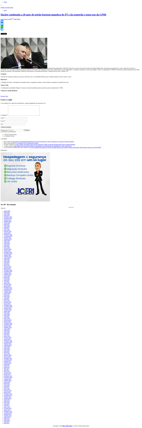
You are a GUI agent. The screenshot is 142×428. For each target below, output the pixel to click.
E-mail (3, 121)
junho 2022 (7, 278)
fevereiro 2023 (8, 267)
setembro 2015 (8, 398)
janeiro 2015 (7, 410)
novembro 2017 (8, 359)
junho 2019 (7, 331)
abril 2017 (6, 370)
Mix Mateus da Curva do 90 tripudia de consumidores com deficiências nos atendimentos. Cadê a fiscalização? (43, 146)
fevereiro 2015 (8, 408)
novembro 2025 (8, 218)
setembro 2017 (8, 362)
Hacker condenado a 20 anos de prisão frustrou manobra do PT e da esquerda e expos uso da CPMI (53, 14)
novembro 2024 (8, 236)
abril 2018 (6, 352)
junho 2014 (7, 420)
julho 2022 (7, 277)
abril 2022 (6, 281)
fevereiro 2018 (8, 355)
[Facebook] (71, 21)
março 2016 (7, 389)
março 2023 (7, 265)
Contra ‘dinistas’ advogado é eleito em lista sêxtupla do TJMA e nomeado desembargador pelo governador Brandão (45, 144)
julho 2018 (7, 348)
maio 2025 (6, 227)
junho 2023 (7, 261)
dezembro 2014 (8, 411)
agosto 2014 (7, 417)
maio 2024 (6, 245)
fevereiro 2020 (8, 320)
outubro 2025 (7, 219)
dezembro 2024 (8, 234)
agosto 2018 (7, 346)
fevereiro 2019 (8, 337)
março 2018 (7, 354)
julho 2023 (7, 259)
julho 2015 (7, 401)
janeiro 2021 (7, 303)
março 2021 (7, 301)
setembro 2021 (8, 292)
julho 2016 (7, 383)
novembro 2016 (8, 377)
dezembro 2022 (8, 270)
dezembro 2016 (8, 376)
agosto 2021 (7, 293)
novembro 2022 (8, 271)
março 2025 (7, 230)
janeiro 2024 (7, 250)
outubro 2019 (7, 326)
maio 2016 (6, 386)
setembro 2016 (8, 380)
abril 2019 (6, 334)
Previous (3, 96)
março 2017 (7, 371)
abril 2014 (6, 423)
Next (7, 96)
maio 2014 (6, 421)
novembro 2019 (8, 324)
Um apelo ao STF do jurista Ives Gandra (27, 143)
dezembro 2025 (8, 217)
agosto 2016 (7, 382)
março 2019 (7, 336)
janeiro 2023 (7, 268)
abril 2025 (6, 228)
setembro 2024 (8, 239)
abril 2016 (6, 387)
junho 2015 (7, 402)
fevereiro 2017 (8, 373)
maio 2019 (6, 333)
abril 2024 (6, 246)
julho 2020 (7, 312)
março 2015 (7, 407)
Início (5, 2)
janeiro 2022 (7, 286)
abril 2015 (6, 405)
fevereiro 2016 (8, 390)
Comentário (4, 115)
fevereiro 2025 (8, 231)
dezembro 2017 (8, 358)
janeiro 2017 (7, 374)
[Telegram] (71, 29)
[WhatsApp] (71, 26)
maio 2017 (6, 368)
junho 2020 (7, 314)
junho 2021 (7, 296)
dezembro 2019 (8, 323)
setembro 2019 (8, 327)
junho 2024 (7, 243)
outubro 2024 (7, 237)
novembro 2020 (8, 306)
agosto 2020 (7, 311)
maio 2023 (6, 262)
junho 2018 (7, 349)
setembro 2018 (8, 345)
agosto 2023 (7, 258)
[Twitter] (71, 24)
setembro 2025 (8, 221)
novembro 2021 (8, 289)
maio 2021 (6, 298)
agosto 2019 (7, 329)
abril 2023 (6, 264)
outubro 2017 (7, 361)
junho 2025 (7, 225)
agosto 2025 (7, 222)
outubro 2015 (7, 396)
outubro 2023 (7, 255)
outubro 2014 (7, 414)
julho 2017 (7, 365)
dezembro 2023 (8, 252)
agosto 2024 (7, 240)
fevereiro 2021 (8, 302)
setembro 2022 (8, 274)
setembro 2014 (8, 415)
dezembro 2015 (8, 393)
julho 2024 (7, 242)
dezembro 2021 (8, 287)
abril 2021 (6, 299)
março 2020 (7, 318)
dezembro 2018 (8, 340)
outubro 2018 (7, 343)
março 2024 (7, 247)
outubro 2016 (7, 379)
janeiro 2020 (7, 321)
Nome (3, 118)
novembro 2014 (8, 413)
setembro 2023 (8, 256)
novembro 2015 (8, 395)
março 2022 (7, 283)
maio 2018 (6, 351)
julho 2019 (7, 330)
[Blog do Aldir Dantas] (7, 7)
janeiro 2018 (7, 357)
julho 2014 (7, 418)
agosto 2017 (7, 364)
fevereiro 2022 (8, 284)
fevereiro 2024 (8, 249)
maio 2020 (6, 315)
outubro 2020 (7, 308)
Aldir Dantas (17, 19)
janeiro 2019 (7, 339)
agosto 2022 (7, 275)
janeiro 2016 (7, 392)
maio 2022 (6, 280)
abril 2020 (6, 317)
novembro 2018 (8, 342)
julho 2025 (7, 224)
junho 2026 (7, 214)
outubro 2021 (7, 290)
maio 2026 (6, 215)
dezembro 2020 (8, 305)
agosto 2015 (7, 399)
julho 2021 (7, 295)
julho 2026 (7, 212)
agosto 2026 (7, 211)
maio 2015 (6, 404)
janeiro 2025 (7, 233)
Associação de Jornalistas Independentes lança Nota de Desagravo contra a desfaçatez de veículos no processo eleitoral (43, 141)
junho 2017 (7, 367)
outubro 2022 (7, 273)
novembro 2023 (8, 253)
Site (2, 124)
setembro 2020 (8, 309)
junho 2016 (7, 385)
